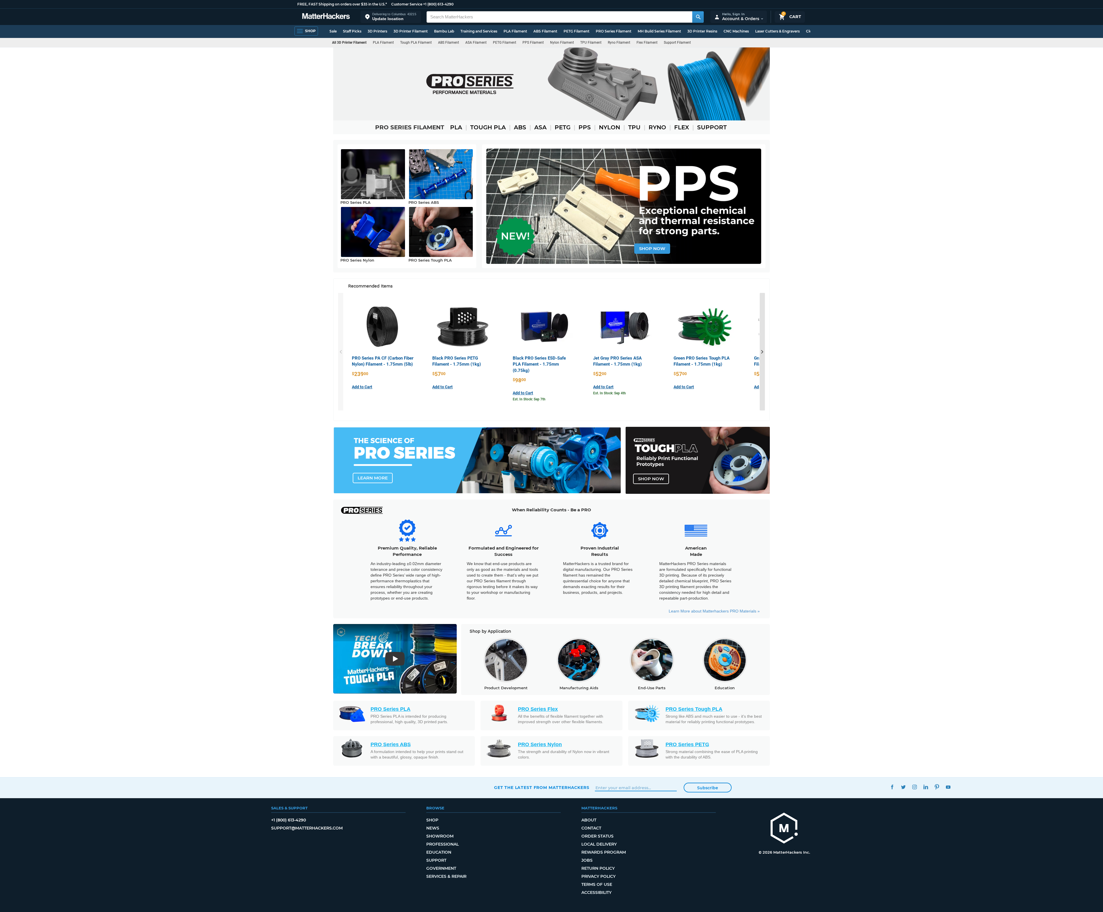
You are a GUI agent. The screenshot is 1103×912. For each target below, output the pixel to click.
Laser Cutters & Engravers (777, 31)
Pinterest (937, 787)
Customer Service (406, 4)
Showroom (440, 836)
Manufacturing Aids (579, 688)
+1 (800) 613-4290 (438, 4)
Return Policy (598, 868)
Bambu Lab (444, 31)
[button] (390, 17)
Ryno (657, 127)
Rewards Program (603, 852)
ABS (520, 127)
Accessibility (596, 892)
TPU (634, 127)
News (432, 828)
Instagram (914, 787)
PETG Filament (576, 31)
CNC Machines (736, 31)
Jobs (587, 860)
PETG (562, 127)
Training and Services (478, 31)
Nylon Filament (562, 43)
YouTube (948, 787)
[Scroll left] (340, 352)
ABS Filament (545, 31)
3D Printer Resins (702, 31)
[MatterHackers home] (326, 17)
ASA (540, 127)
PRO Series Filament (613, 31)
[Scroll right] (762, 352)
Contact (591, 828)
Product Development (506, 688)
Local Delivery (599, 844)
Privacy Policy (598, 876)
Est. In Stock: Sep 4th (609, 393)
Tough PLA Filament (416, 43)
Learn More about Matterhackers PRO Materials (714, 611)
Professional (442, 844)
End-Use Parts (652, 688)
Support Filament (677, 43)
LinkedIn (926, 787)
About (588, 820)
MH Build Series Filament (659, 31)
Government (441, 868)
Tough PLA (488, 127)
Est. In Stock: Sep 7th (529, 399)
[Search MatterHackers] (698, 17)
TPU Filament (590, 43)
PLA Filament (515, 31)
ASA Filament (476, 43)
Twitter (903, 787)
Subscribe (707, 787)
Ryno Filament (619, 43)
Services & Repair (446, 876)
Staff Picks (352, 31)
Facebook (892, 787)
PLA (456, 127)
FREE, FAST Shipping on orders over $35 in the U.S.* (342, 4)
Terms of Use (596, 884)
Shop (432, 820)
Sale (333, 31)
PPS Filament (533, 43)
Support (712, 127)
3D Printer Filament (411, 31)
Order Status (597, 836)
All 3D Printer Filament (349, 43)
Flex (681, 127)
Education (725, 688)
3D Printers (377, 31)
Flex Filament (647, 43)
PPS (585, 127)
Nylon (609, 127)
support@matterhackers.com (307, 828)
